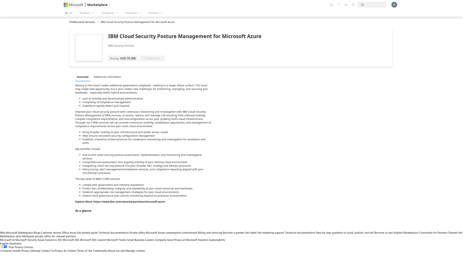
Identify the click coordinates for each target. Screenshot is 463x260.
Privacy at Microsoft (185, 240)
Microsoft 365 (71, 240)
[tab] (83, 77)
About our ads (116, 250)
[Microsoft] (73, 5)
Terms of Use (84, 250)
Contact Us (47, 250)
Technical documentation (113, 232)
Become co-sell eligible (388, 232)
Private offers (137, 232)
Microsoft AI (7, 240)
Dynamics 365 (53, 240)
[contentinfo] (98, 22)
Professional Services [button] (82, 22)
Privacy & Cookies (65, 250)
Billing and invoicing (210, 232)
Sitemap (35, 250)
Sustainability (217, 240)
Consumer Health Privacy (15, 250)
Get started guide (87, 232)
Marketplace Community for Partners (425, 232)
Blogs (37, 232)
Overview (83, 77)
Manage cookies (135, 250)
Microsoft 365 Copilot (93, 240)
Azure (41, 240)
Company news (164, 240)
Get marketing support (270, 232)
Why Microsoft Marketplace (16, 232)
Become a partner (233, 232)
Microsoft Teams (116, 240)
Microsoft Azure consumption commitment (172, 232)
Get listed (250, 232)
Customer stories (51, 232)
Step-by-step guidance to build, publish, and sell (345, 232)
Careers (149, 240)
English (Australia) (11, 243)
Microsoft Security (26, 240)
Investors (203, 240)
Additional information (107, 77)
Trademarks (100, 250)
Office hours (69, 232)
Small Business (136, 240)
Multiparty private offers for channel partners (49, 236)
